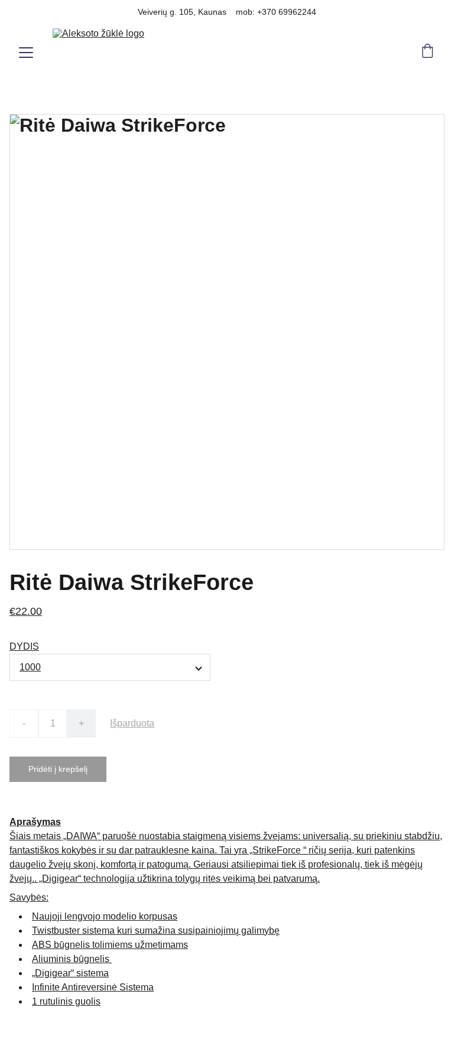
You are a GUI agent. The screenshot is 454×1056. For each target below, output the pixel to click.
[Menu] (26, 52)
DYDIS (24, 646)
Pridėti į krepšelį (57, 769)
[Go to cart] (427, 52)
